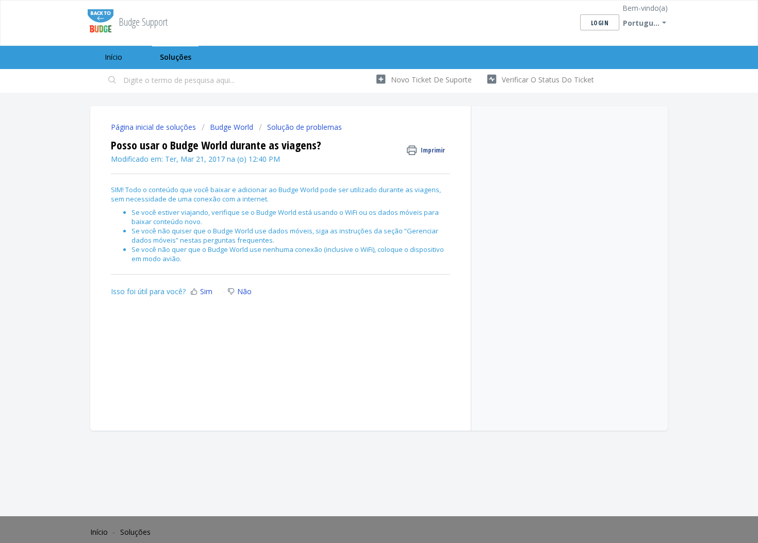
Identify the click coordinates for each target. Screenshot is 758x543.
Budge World (231, 127)
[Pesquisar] (112, 81)
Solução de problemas (304, 127)
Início (113, 57)
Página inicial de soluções (154, 127)
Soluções (175, 57)
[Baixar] (360, 135)
